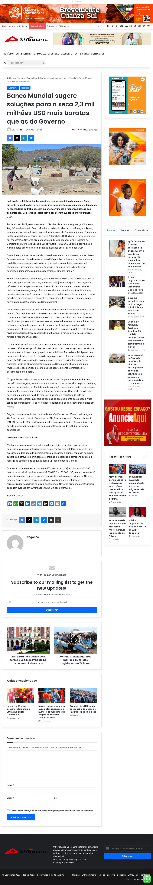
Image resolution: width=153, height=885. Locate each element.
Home (12, 78)
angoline (16, 130)
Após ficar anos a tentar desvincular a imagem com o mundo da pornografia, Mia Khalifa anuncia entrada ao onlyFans (137, 254)
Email (10, 798)
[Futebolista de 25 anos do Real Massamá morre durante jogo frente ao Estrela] (117, 512)
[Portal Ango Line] (25, 39)
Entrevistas (82, 53)
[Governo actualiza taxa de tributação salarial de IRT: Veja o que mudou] (117, 302)
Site (56, 798)
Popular (111, 230)
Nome (10, 785)
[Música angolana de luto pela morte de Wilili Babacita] (137, 512)
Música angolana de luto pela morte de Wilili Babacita (137, 526)
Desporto (66, 53)
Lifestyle (53, 53)
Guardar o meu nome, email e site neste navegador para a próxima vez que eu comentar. (51, 810)
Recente (124, 230)
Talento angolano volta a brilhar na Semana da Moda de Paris (136, 283)
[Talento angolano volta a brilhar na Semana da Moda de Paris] (117, 281)
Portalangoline (57, 875)
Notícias (8, 53)
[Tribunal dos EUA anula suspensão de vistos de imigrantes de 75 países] (83, 695)
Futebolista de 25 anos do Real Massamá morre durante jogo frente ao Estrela (117, 528)
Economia (20, 78)
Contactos (97, 53)
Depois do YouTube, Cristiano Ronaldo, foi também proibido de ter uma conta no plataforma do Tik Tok (136, 334)
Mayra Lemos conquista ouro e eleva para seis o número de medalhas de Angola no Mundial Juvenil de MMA (51, 712)
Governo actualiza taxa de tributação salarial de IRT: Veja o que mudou (136, 305)
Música (41, 53)
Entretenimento (25, 53)
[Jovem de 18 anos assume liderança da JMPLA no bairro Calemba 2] (20, 695)
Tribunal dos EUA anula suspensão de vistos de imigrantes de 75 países (80, 26)
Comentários (141, 230)
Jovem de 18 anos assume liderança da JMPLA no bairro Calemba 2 (18, 710)
